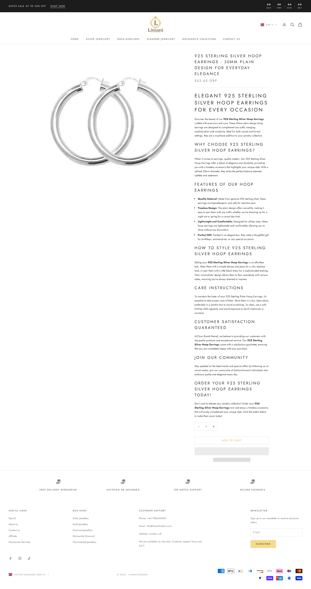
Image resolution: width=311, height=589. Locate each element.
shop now (57, 6)
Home (75, 39)
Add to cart (231, 440)
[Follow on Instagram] (20, 558)
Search (12, 518)
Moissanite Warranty (19, 542)
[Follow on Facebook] (10, 558)
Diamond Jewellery (161, 39)
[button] (232, 451)
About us (13, 524)
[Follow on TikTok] (29, 558)
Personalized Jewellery (84, 542)
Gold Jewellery (128, 39)
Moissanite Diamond (84, 536)
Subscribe (263, 544)
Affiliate (13, 536)
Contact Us (231, 39)
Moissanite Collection (199, 39)
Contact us (14, 530)
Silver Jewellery (98, 39)
